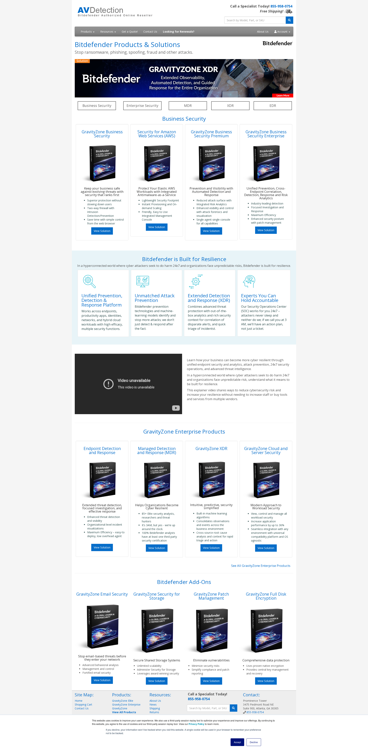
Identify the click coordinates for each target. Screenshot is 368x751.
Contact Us (150, 31)
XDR (230, 105)
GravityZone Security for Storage (156, 596)
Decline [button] (254, 742)
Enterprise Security (142, 105)
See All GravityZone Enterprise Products (260, 565)
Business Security (96, 105)
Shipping (155, 708)
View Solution (102, 231)
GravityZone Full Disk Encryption (266, 596)
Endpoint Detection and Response (102, 450)
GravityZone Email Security (102, 594)
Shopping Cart (83, 704)
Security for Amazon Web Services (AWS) (156, 133)
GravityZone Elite (122, 700)
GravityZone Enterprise (126, 704)
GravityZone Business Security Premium (211, 133)
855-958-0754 (281, 6)
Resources (107, 31)
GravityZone (119, 708)
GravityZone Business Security (102, 133)
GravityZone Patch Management (211, 596)
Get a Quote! (130, 31)
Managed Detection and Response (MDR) (156, 450)
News (153, 704)
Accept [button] (237, 742)
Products (87, 31)
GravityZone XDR (211, 448)
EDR (272, 105)
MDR (188, 105)
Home (78, 700)
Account (282, 31)
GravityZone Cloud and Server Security (266, 450)
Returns (154, 712)
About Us (263, 31)
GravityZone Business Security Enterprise (266, 133)
